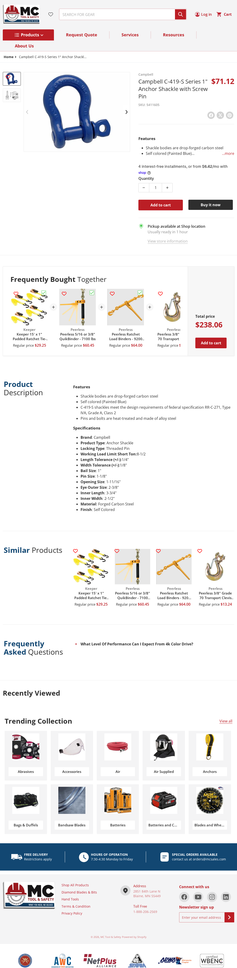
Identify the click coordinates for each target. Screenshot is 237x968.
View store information (168, 241)
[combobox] (121, 14)
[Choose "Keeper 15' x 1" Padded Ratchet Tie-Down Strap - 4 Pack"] (43, 292)
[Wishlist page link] (50, 14)
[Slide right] (126, 112)
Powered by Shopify (134, 937)
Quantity (146, 178)
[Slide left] (27, 112)
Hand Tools (70, 899)
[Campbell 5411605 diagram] (12, 95)
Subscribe (229, 917)
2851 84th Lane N (146, 891)
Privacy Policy (72, 913)
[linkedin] (226, 897)
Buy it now (211, 204)
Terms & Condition (76, 906)
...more (228, 153)
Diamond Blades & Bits (79, 892)
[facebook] (184, 897)
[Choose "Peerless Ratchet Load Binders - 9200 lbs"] (140, 292)
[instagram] (212, 897)
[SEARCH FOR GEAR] (180, 14)
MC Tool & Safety (110, 937)
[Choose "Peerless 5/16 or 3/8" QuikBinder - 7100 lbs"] (92, 292)
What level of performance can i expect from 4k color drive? (137, 644)
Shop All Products (75, 885)
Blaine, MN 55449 (147, 896)
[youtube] (198, 897)
